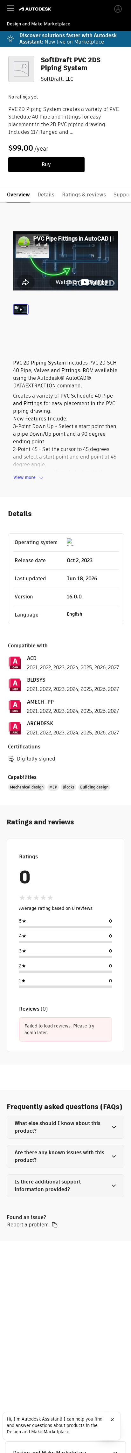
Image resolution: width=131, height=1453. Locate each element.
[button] (65, 1127)
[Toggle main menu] (10, 8)
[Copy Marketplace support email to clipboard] (55, 1225)
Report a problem (28, 1224)
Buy (46, 164)
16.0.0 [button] (74, 596)
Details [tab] (46, 194)
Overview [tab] (18, 194)
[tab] (21, 317)
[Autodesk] (36, 9)
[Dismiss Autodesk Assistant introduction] (112, 1420)
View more (24, 477)
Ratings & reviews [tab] (84, 194)
